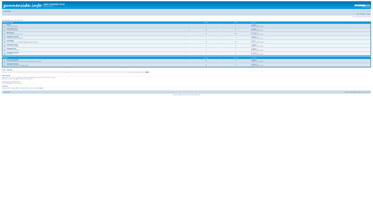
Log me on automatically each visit (135, 72)
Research (5, 57)
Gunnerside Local (12, 29)
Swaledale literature (13, 52)
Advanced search (366, 6)
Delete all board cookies (355, 92)
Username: (4, 72)
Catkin (253, 52)
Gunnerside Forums (7, 22)
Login (369, 14)
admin (254, 25)
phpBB (179, 94)
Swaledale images (12, 44)
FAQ (358, 14)
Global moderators (17, 83)
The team (346, 92)
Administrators (9, 83)
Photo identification (13, 60)
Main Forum (10, 32)
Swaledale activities (13, 36)
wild (253, 41)
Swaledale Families (12, 64)
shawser (254, 33)
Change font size (368, 11)
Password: (66, 72)
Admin (9, 25)
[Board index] (23, 5)
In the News (10, 40)
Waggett (254, 64)
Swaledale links (11, 48)
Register (363, 14)
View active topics (18, 20)
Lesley (254, 29)
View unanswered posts (7, 20)
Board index (8, 11)
